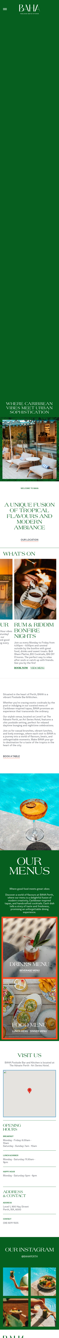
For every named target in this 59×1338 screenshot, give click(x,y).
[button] (29, 1091)
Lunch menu (20, 1031)
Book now (39, 651)
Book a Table (11, 756)
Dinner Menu (38, 1031)
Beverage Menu (30, 970)
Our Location (29, 540)
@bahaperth (29, 1256)
